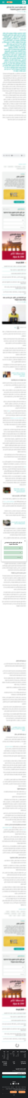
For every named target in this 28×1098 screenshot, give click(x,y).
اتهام (14, 915)
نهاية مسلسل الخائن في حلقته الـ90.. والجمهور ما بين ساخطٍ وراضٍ (14, 277)
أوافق (22, 1092)
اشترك (23, 1077)
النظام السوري (10, 166)
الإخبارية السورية (9, 746)
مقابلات (7, 1058)
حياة (4, 1051)
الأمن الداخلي (14, 913)
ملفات (8, 1054)
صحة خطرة (13, 911)
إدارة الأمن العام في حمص (9, 501)
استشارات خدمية (12, 1053)
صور (14, 1063)
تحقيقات (23, 915)
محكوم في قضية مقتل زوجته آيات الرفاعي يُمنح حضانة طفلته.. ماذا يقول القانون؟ (15, 287)
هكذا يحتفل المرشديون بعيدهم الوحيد (18, 273)
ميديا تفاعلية (4, 1062)
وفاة (18, 911)
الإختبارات (5, 1063)
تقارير (25, 1053)
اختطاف (8, 911)
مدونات (25, 1057)
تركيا (5, 166)
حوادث (19, 913)
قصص (25, 1055)
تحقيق (24, 913)
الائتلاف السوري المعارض (21, 168)
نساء (18, 1054)
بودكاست (5, 1065)
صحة (18, 1051)
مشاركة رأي (23, 1063)
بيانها (9, 411)
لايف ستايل (17, 1055)
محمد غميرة (23, 911)
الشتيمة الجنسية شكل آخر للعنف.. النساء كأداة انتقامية (15, 266)
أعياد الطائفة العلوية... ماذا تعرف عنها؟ (18, 270)
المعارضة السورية (18, 166)
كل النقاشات (7, 209)
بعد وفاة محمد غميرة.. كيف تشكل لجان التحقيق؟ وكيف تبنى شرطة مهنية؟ (14, 282)
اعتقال (19, 915)
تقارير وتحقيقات (23, 1051)
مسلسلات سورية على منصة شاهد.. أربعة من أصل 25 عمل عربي (14, 292)
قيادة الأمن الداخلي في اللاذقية (17, 418)
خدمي (13, 1051)
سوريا (24, 166)
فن (4, 1054)
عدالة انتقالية (23, 1062)
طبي (18, 1053)
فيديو (8, 1055)
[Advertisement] (14, 135)
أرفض (13, 1092)
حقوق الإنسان (7, 913)
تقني (14, 1054)
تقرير (25, 467)
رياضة (4, 1053)
